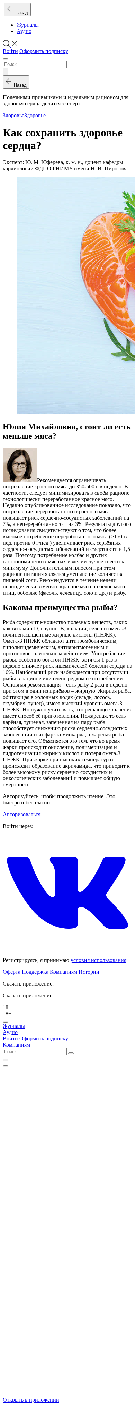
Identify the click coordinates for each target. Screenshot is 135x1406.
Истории (89, 972)
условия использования (98, 960)
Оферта (11, 972)
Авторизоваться (21, 814)
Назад (20, 12)
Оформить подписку (43, 51)
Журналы (28, 25)
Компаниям (63, 972)
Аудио (24, 31)
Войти (10, 51)
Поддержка (35, 972)
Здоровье (13, 115)
